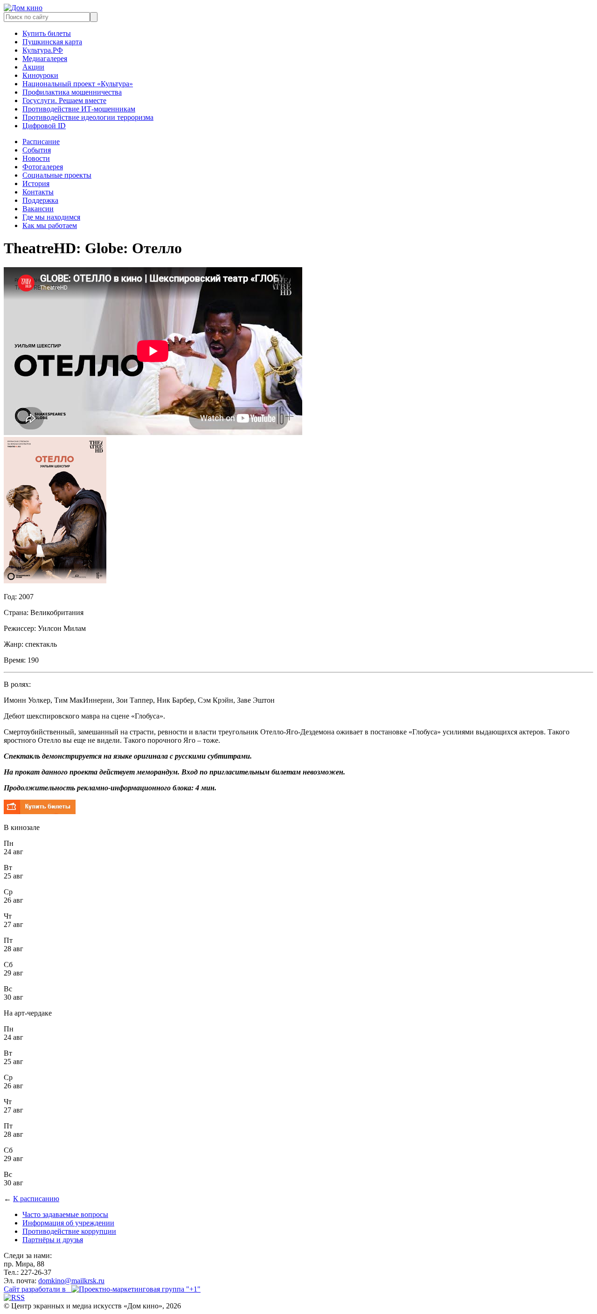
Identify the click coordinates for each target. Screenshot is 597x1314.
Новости (36, 158)
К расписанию (36, 1199)
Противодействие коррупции (69, 1231)
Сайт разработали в (37, 1289)
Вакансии (38, 209)
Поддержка (40, 200)
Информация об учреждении (68, 1223)
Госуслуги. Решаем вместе (64, 100)
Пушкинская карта (52, 42)
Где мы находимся (51, 217)
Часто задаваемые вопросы (65, 1214)
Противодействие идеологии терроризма (87, 117)
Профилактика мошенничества (72, 92)
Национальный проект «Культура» (77, 84)
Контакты (38, 192)
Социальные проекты (56, 175)
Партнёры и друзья (52, 1240)
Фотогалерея (42, 167)
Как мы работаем (49, 225)
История (35, 183)
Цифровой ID (44, 126)
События (36, 150)
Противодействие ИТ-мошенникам (78, 109)
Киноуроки (40, 75)
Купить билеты (46, 33)
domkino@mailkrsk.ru (71, 1281)
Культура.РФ (42, 50)
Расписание (41, 141)
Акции (33, 67)
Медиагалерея (44, 58)
